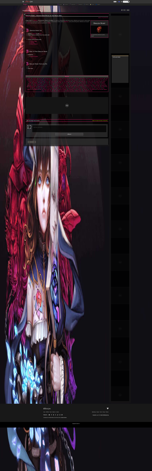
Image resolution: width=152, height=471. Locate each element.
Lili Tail (49, 85)
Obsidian (72, 86)
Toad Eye (80, 89)
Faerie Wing (59, 82)
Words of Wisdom (34, 44)
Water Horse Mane (70, 90)
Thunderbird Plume (72, 89)
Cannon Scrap (95, 78)
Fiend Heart (77, 82)
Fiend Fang (71, 82)
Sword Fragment (63, 89)
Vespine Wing (49, 90)
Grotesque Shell (39, 84)
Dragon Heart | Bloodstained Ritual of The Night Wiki (44, 15)
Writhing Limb (89, 90)
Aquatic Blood (66, 78)
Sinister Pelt (84, 88)
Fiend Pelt (84, 82)
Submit (69, 134)
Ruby (34, 88)
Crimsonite (35, 80)
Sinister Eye (63, 88)
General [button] (66, 4)
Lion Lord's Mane (55, 85)
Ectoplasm (35, 82)
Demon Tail (34, 81)
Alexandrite (54, 78)
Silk (55, 88)
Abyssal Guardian (34, 56)
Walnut (54, 90)
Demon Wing (40, 81)
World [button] (86, 4)
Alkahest (60, 78)
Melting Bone (81, 85)
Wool (84, 90)
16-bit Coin (28, 78)
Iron (33, 85)
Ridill (31, 36)
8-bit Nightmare (47, 78)
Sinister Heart (77, 88)
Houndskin (76, 84)
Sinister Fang (70, 88)
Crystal (40, 80)
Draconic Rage (33, 41)
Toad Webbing (92, 89)
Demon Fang (86, 80)
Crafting (49, 23)
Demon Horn (100, 80)
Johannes (29, 23)
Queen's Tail (89, 86)
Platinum (83, 86)
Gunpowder (46, 84)
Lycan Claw (68, 85)
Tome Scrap (99, 89)
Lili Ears (44, 85)
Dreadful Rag (83, 81)
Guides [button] (92, 4)
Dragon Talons (75, 81)
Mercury (94, 85)
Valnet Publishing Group (105, 415)
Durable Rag (98, 81)
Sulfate (52, 89)
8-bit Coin (40, 78)
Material (35, 20)
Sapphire (44, 88)
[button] (115, 2)
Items (34, 10)
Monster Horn (63, 86)
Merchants (66, 21)
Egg (40, 82)
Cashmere (101, 78)
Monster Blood (42, 86)
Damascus (50, 80)
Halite (51, 84)
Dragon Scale (68, 81)
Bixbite (77, 78)
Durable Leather (90, 81)
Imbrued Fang (90, 84)
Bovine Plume (83, 78)
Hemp (71, 84)
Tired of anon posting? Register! (100, 120)
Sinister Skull (98, 88)
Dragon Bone (61, 81)
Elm (43, 82)
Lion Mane (63, 85)
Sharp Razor (50, 88)
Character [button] (73, 4)
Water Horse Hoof (61, 90)
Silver (58, 88)
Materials (39, 10)
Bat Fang (72, 78)
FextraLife (94, 415)
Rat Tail (102, 86)
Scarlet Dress (33, 38)
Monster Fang (49, 86)
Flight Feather (96, 82)
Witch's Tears (78, 90)
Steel (41, 89)
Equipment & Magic (27, 10)
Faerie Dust (52, 82)
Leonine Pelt (38, 85)
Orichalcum (77, 86)
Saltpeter (39, 88)
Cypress (45, 80)
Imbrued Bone (83, 84)
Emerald (47, 82)
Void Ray (32, 42)
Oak (68, 86)
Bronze (88, 78)
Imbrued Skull (98, 84)
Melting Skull (88, 85)
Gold (33, 84)
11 (125, 10)
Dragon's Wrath (53, 81)
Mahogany (75, 85)
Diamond (47, 81)
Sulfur (57, 89)
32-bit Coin (34, 78)
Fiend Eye (65, 82)
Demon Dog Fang (71, 80)
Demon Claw (63, 80)
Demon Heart (93, 80)
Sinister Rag (91, 88)
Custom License (64, 417)
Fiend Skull (89, 82)
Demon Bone (56, 80)
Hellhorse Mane (65, 84)
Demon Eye (79, 80)
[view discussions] (122, 10)
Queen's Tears (97, 86)
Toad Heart (85, 89)
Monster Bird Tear (33, 86)
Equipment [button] (80, 4)
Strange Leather (46, 89)
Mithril (98, 85)
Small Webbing (35, 89)
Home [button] (60, 4)
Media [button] (98, 4)
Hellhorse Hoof (57, 84)
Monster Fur (56, 86)
